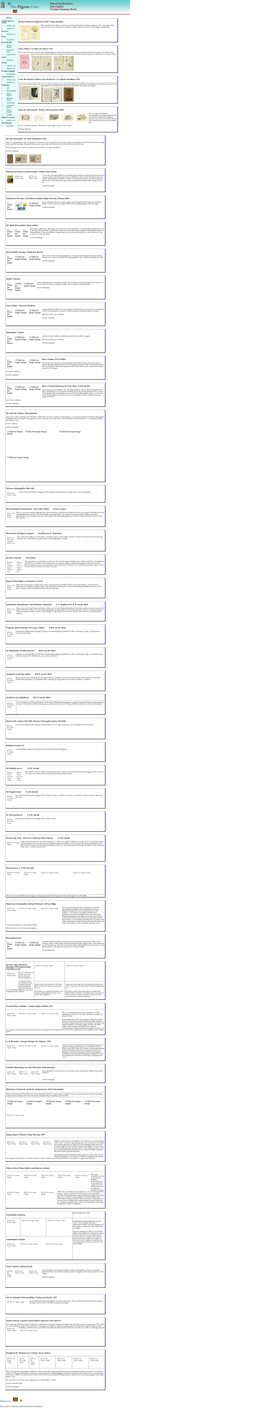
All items (9, 60)
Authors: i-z (10, 28)
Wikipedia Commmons (34, 1406)
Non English (10, 74)
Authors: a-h (10, 25)
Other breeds (11, 54)
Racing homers (9, 46)
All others (10, 126)
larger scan (46, 704)
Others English (9, 111)
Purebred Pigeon (9, 99)
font (71, 565)
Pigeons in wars (10, 50)
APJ (7, 88)
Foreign (9, 114)
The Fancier (10, 103)
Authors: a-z (10, 34)
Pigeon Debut (11, 91)
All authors (10, 39)
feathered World (9, 106)
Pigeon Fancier (9, 94)
